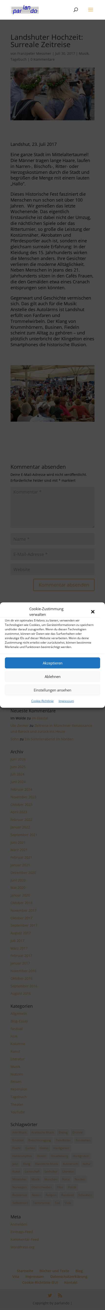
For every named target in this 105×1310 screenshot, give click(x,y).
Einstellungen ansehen (52, 690)
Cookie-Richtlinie (42, 701)
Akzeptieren (53, 663)
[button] (92, 611)
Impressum (66, 701)
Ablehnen (53, 676)
